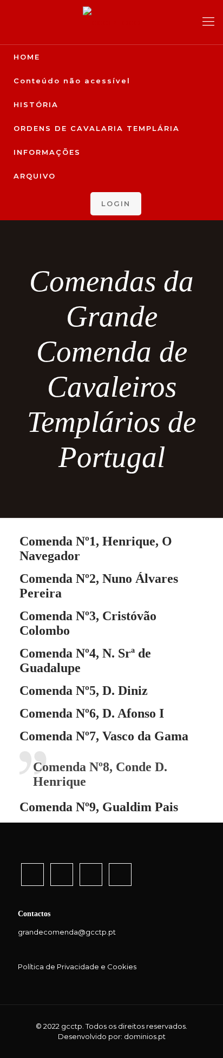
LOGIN (115, 203)
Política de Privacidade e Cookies (77, 966)
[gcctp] (111, 22)
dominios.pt (145, 1036)
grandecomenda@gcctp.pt (67, 932)
